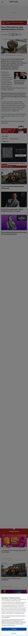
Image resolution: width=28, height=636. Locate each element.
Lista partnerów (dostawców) (8, 625)
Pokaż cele (14, 633)
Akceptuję (14, 629)
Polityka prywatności (19, 613)
